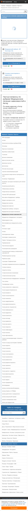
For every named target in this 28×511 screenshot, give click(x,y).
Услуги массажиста (6, 324)
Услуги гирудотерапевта (8, 301)
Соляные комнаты (6, 267)
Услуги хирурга (5, 379)
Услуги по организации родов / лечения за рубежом (12, 339)
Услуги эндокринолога (7, 382)
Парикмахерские (6, 243)
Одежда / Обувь (6, 455)
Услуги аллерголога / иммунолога (10, 287)
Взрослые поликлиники (7, 149)
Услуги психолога (6, 351)
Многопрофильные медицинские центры (12, 223)
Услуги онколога (6, 332)
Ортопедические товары (8, 234)
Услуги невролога (6, 327)
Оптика (4, 231)
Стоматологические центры (9, 275)
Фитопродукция (6, 385)
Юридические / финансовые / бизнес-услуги (12, 492)
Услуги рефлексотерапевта (8, 362)
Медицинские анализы (7, 203)
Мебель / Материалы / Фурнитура (10, 441)
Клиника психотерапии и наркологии (12, 74)
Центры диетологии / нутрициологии (11, 394)
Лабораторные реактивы (8, 189)
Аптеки (4, 140)
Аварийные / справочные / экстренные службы (13, 418)
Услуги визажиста (6, 293)
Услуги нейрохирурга (7, 329)
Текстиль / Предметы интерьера (9, 475)
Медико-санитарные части (8, 200)
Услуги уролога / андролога (8, 371)
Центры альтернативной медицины (10, 388)
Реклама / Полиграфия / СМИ (9, 463)
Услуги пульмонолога (7, 357)
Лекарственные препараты (8, 191)
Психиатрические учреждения (9, 248)
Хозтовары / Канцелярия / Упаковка (10, 486)
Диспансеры (5, 166)
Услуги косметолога (7, 315)
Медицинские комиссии (7, 206)
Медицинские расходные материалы (11, 211)
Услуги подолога (6, 345)
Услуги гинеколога (6, 298)
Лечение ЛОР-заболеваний (8, 194)
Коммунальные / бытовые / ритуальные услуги (13, 432)
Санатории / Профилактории (9, 261)
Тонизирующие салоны (7, 284)
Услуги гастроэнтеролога (8, 295)
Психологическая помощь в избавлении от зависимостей (12, 252)
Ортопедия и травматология (9, 237)
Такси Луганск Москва (22, 498)
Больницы (4, 146)
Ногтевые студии (6, 228)
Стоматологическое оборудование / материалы (13, 278)
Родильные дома (6, 258)
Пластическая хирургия (8, 245)
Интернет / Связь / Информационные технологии (14, 429)
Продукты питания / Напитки (9, 461)
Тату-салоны (5, 281)
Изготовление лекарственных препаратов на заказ (13, 175)
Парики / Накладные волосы (9, 240)
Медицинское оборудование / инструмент (12, 217)
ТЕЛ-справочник (7, 2)
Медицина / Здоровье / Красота (9, 444)
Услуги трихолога (6, 368)
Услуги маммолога (6, 321)
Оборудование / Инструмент (9, 449)
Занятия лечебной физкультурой (10, 171)
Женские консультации (7, 169)
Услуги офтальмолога (7, 335)
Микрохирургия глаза (7, 220)
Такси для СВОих (5, 498)
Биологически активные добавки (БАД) (11, 143)
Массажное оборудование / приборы (11, 197)
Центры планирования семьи (9, 399)
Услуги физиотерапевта (8, 374)
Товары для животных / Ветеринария (11, 478)
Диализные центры (6, 163)
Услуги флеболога (6, 376)
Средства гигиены (6, 270)
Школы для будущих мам (8, 402)
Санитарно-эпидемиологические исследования (13, 264)
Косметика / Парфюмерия (8, 179)
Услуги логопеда (6, 318)
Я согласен (14, 508)
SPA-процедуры (6, 137)
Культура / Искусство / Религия (9, 438)
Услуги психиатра (6, 348)
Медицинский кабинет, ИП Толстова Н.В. (13, 50)
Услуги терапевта (6, 365)
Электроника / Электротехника (9, 489)
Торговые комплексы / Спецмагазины (11, 481)
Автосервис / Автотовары (8, 421)
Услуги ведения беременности (9, 290)
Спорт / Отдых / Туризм (7, 466)
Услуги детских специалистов (9, 307)
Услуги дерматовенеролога (8, 304)
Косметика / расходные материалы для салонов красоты (13, 182)
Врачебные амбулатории (8, 151)
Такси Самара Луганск (13, 498)
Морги (3, 226)
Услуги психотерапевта (7, 354)
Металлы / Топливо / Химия (8, 446)
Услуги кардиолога (6, 312)
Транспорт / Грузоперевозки (9, 483)
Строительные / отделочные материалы (11, 469)
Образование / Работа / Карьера (10, 452)
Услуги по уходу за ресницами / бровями (12, 342)
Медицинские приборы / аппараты (10, 208)
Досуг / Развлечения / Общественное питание (13, 426)
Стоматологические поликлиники (10, 273)
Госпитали (4, 154)
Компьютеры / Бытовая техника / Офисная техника (14, 435)
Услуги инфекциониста (7, 310)
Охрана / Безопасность (7, 458)
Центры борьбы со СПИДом (9, 391)
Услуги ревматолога (7, 359)
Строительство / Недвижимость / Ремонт (12, 472)
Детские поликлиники (7, 157)
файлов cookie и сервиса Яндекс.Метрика (13, 503)
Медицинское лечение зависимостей (11, 214)
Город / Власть (5, 424)
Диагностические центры (8, 160)
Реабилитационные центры (8, 256)
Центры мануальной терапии (9, 396)
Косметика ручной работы (8, 186)
